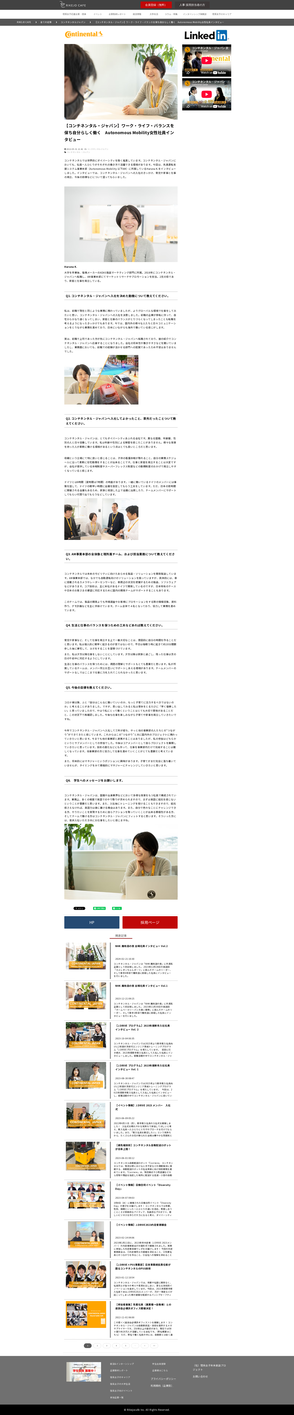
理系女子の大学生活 (120, 1383)
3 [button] (106, 1345)
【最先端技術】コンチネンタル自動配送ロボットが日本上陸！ (143, 1147)
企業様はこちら (160, 1370)
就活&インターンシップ (122, 1363)
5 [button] (125, 1345)
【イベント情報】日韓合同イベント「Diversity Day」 (143, 1187)
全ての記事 (46, 22)
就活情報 (137, 14)
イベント (97, 14)
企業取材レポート (117, 14)
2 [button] (97, 1345)
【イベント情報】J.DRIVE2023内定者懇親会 (141, 1225)
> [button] (144, 1345)
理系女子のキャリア (222, 14)
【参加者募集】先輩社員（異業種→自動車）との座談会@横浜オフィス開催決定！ (143, 1306)
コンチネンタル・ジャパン (78, 152)
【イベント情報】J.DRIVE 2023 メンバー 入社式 (143, 1107)
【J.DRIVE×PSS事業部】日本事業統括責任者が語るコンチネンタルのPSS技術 (143, 1266)
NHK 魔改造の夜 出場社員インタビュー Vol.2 (141, 946)
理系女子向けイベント (121, 1390)
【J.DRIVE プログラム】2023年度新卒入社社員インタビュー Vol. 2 (142, 1027)
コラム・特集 (171, 14)
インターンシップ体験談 (195, 14)
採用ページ (150, 922)
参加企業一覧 (117, 1397)
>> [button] (154, 1345)
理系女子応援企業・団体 (74, 14)
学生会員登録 (159, 1363)
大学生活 (154, 14)
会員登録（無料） (156, 4)
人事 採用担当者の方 (192, 4)
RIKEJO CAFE (24, 22)
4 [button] (116, 1345)
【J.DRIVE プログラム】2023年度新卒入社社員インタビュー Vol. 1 (142, 1067)
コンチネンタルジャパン (73, 22)
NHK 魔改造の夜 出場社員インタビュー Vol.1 (141, 985)
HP (91, 922)
